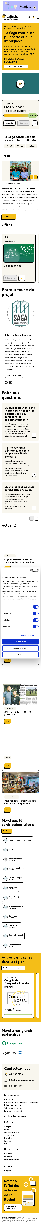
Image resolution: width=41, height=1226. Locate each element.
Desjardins (8, 1153)
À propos (7, 1127)
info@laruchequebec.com (22, 1080)
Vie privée (21, 1217)
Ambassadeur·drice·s (11, 1159)
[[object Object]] (33, 17)
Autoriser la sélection (20, 648)
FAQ (6, 1144)
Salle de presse (9, 1135)
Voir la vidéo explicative (13, 1108)
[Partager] (35, 123)
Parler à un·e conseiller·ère (14, 1111)
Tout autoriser (20, 642)
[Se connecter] (29, 17)
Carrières (7, 1141)
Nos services (9, 1099)
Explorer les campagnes (16, 1116)
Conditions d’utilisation (9, 1217)
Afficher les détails (28, 635)
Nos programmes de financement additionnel (21, 1102)
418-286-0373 (16, 1074)
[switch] (36, 613)
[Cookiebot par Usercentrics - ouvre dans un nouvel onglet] (29, 570)
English (7, 1171)
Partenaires (8, 1156)
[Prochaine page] (37, 518)
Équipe (6, 1129)
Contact (8, 1166)
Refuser (20, 654)
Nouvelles (8, 1138)
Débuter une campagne (13, 1105)
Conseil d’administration (13, 1132)
